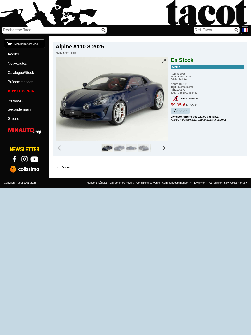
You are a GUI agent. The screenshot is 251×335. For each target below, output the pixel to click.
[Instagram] (24, 159)
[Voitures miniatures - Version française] (245, 30)
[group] (107, 148)
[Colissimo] (24, 169)
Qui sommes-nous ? (122, 182)
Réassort (15, 100)
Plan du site (215, 182)
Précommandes (20, 82)
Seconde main (19, 109)
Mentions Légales (97, 182)
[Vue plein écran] (163, 61)
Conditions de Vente (148, 182)
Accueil (13, 54)
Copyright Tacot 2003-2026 (20, 182)
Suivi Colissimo (233, 182)
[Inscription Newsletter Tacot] (24, 149)
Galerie (13, 118)
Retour (65, 167)
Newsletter (199, 182)
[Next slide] (164, 148)
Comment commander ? (176, 182)
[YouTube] (34, 159)
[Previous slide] (60, 148)
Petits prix (23, 91)
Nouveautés (17, 63)
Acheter (180, 111)
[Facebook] (15, 159)
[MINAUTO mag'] (24, 130)
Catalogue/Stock (21, 72)
